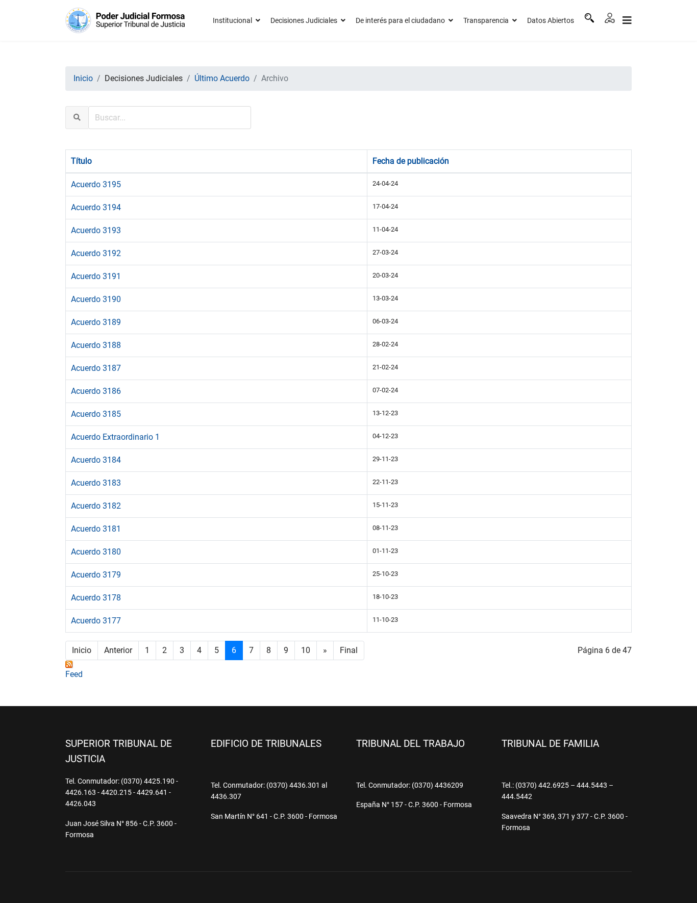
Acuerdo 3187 (96, 368)
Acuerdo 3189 (96, 322)
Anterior (118, 650)
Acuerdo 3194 (96, 207)
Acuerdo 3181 (96, 529)
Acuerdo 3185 (96, 414)
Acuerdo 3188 (96, 345)
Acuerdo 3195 (96, 184)
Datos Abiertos (550, 20)
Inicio (81, 650)
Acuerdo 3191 (96, 276)
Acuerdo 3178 (96, 598)
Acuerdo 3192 (96, 253)
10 (305, 650)
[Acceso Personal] (610, 18)
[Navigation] (627, 20)
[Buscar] (589, 18)
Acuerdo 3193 (96, 230)
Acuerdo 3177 (96, 620)
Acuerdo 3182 (96, 506)
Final (349, 650)
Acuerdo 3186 (96, 391)
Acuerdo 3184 (96, 460)
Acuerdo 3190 (96, 299)
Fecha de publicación (410, 161)
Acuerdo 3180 (96, 552)
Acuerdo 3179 (96, 575)
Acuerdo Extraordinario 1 (115, 437)
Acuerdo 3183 (96, 483)
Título (81, 161)
